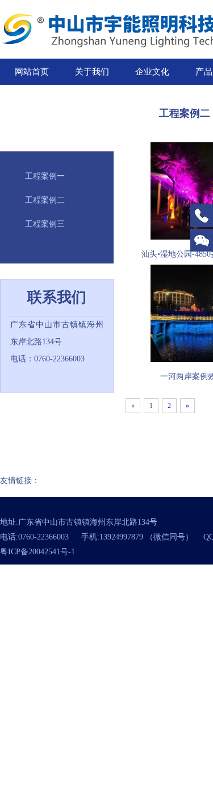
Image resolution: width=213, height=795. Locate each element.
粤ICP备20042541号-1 (37, 551)
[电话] (201, 215)
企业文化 (152, 71)
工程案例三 (45, 224)
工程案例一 (45, 176)
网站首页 (32, 71)
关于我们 (92, 71)
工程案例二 (45, 200)
